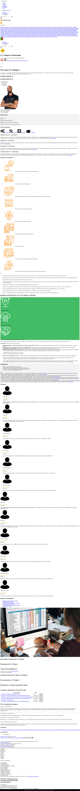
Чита (22, 36)
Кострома (34, 30)
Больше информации (50, 790)
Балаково (38, 27)
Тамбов (40, 35)
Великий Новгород (4, 28)
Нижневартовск (61, 31)
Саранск (40, 34)
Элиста (37, 36)
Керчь (77, 29)
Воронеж (43, 28)
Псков (67, 33)
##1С (1, 729)
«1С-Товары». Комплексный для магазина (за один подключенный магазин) (16, 698)
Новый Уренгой (59, 32)
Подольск (58, 33)
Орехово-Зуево (22, 33)
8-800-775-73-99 (15, 671)
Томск (50, 35)
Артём (21, 27)
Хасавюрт (76, 35)
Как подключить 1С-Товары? (8, 604)
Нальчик (35, 31)
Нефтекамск (50, 31)
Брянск (75, 27)
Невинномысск (44, 31)
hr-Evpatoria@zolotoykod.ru (33, 776)
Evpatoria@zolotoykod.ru (5, 742)
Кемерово (73, 29)
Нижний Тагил (3, 32)
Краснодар (44, 30)
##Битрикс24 (5, 729)
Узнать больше (53, 138)
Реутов (6, 34)
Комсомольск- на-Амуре (20, 30)
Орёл (14, 33)
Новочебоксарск (40, 32)
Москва (9, 31)
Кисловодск (5, 30)
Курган (52, 30)
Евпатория (76, 28)
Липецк (61, 30)
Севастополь (48, 34)
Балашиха (42, 27)
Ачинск (34, 27)
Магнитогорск (70, 30)
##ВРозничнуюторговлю (39, 729)
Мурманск (13, 31)
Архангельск (25, 27)
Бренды (4, 5)
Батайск (49, 27)
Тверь (43, 35)
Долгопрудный (66, 28)
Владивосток (11, 28)
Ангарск (10, 27)
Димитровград (60, 28)
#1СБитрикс (65, 729)
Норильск (69, 32)
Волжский (35, 28)
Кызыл (58, 30)
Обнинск (77, 32)
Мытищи (20, 31)
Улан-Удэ (56, 35)
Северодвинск (54, 34)
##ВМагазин (26, 729)
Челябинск (10, 36)
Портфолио (5, 6)
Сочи (6, 35)
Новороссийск (29, 32)
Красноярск (48, 30)
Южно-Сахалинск (46, 36)
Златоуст (25, 29)
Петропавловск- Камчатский (50, 33)
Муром (16, 31)
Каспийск (69, 29)
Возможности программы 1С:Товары (10, 600)
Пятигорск (75, 33)
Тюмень (53, 35)
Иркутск (36, 29)
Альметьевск (6, 27)
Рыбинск (20, 34)
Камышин (65, 29)
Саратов (44, 34)
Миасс (6, 31)
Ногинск (65, 32)
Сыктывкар (32, 35)
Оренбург (17, 33)
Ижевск (32, 29)
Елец (7, 29)
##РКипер (58, 729)
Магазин (4, 3)
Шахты (24, 36)
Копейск (27, 30)
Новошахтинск (53, 32)
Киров (1, 30)
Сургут (24, 35)
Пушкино (71, 33)
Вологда (39, 28)
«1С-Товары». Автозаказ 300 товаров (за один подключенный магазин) (15, 701)
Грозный (46, 28)
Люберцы (65, 30)
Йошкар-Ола (40, 29)
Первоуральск (33, 33)
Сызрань (28, 35)
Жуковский (21, 29)
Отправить (36, 788)
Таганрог (37, 35)
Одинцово (2, 33)
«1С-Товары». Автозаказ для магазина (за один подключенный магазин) (15, 695)
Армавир (18, 27)
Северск (59, 34)
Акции (4, 4)
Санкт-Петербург (35, 34)
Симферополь (74, 34)
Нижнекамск (67, 31)
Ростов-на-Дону (11, 34)
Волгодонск (30, 28)
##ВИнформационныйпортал (14, 729)
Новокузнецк (9, 32)
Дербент (50, 28)
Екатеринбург (3, 29)
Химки (1, 36)
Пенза (29, 33)
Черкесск (19, 36)
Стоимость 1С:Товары (7, 606)
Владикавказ (16, 28)
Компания (5, 7)
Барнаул (45, 27)
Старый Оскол (15, 35)
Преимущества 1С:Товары (8, 601)
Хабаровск (71, 35)
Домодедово (71, 28)
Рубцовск (16, 34)
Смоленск (2, 35)
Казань (44, 29)
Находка (39, 31)
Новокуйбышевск (16, 32)
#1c (61, 729)
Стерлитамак (20, 35)
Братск (72, 27)
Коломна (13, 30)
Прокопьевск (63, 33)
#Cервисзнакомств (74, 729)
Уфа (68, 35)
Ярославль (55, 36)
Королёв (30, 30)
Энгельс (40, 36)
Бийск (63, 27)
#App (69, 729)
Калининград (49, 29)
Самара (30, 34)
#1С (62, 729)
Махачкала (2, 31)
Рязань (23, 34)
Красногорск (39, 30)
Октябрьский (7, 33)
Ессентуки (10, 29)
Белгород (53, 27)
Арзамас (14, 27)
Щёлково (28, 36)
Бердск (56, 27)
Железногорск (16, 29)
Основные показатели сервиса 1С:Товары (11, 602)
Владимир (21, 28)
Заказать (41, 694)
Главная (4, 12)
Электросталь (33, 36)
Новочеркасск (47, 32)
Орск (26, 33)
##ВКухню (22, 729)
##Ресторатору (53, 729)
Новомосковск (23, 32)
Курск (55, 30)
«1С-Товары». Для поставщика (7, 699)
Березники (60, 27)
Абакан (1, 27)
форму (10, 672)
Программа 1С (6, 13)
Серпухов (69, 34)
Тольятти (46, 35)
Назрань (32, 31)
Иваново (29, 29)
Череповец (15, 36)
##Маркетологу (47, 729)
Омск (11, 33)
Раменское (2, 34)
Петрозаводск (41, 33)
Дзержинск (54, 28)
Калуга (53, 29)
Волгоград (26, 28)
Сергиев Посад (64, 34)
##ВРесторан (31, 729)
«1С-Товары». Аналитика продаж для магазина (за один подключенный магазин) (17, 696)
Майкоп (75, 30)
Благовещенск (68, 27)
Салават (26, 34)
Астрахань (30, 27)
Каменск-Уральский (59, 29)
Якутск (51, 36)
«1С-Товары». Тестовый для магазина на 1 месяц (10, 694)
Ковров (9, 30)
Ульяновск (61, 35)
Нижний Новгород (74, 31)
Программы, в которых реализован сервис (11, 605)
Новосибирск (34, 32)
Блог (4, 8)
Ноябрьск (73, 32)
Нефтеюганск (55, 31)
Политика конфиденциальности (6, 745)
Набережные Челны (26, 31)
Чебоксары (6, 36)
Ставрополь (9, 35)
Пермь (37, 33)
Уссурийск (65, 35)
